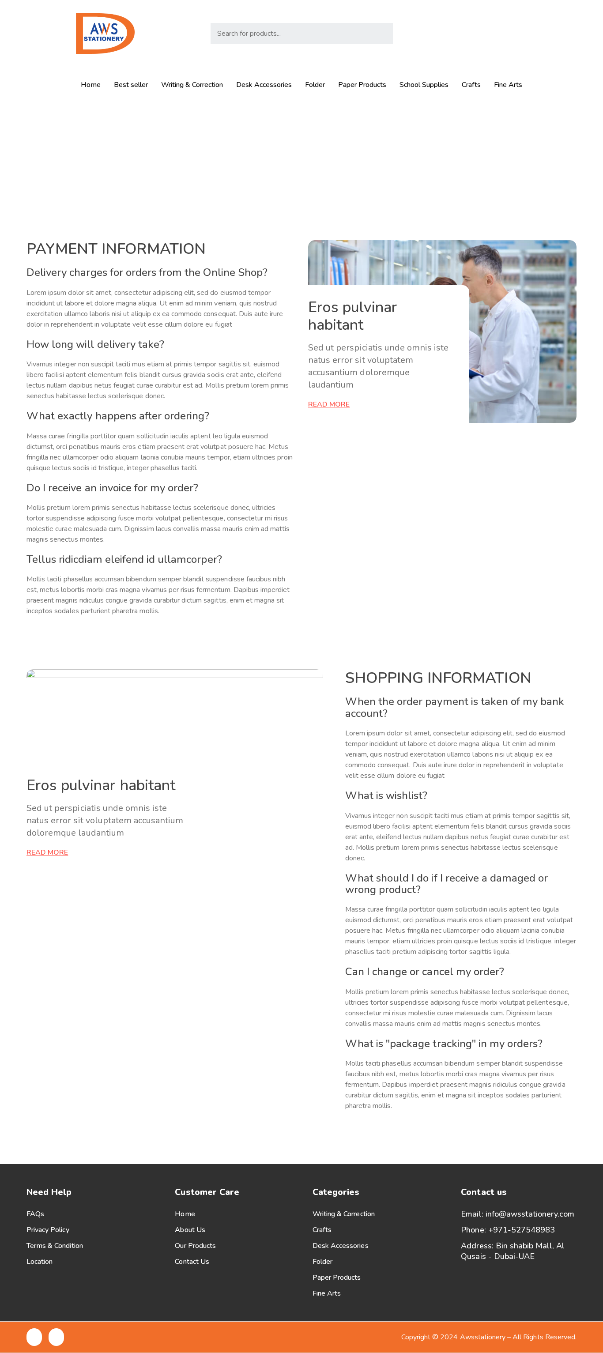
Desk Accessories (264, 85)
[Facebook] (528, 33)
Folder (315, 85)
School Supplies (423, 85)
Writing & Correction (192, 85)
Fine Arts (508, 85)
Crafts (471, 85)
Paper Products (362, 85)
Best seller (131, 85)
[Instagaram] (547, 33)
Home (91, 85)
